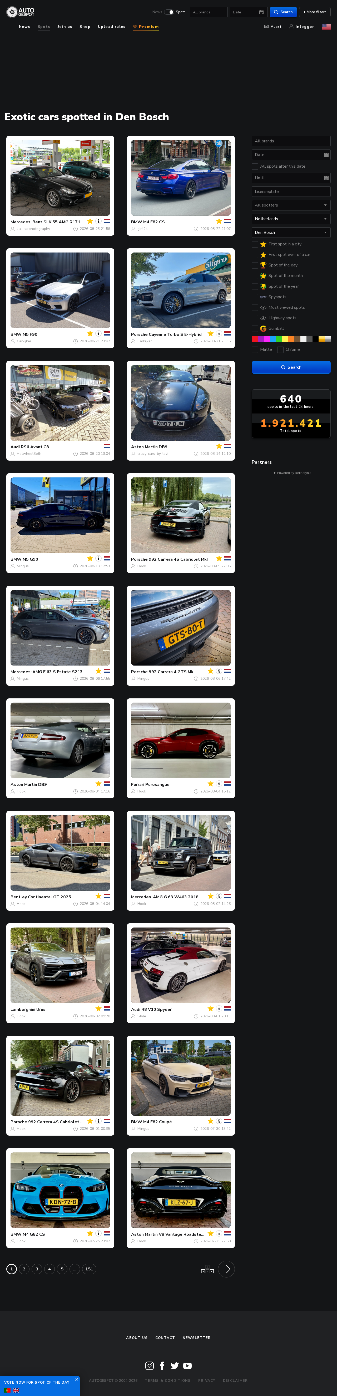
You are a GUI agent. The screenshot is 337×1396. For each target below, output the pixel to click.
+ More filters (314, 11)
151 (89, 1269)
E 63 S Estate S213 (63, 672)
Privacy (207, 1380)
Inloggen (305, 26)
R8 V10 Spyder (156, 1009)
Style (141, 1016)
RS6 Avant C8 (35, 447)
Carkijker (24, 341)
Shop (85, 26)
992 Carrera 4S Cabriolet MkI (178, 559)
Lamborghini (23, 1009)
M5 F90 (30, 334)
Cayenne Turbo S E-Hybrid (175, 334)
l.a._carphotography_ (34, 228)
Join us (65, 26)
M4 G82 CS (34, 1234)
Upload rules (112, 26)
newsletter (197, 1338)
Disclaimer (235, 1380)
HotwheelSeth (29, 453)
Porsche (139, 334)
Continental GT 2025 (49, 897)
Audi (15, 447)
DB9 (163, 447)
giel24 (142, 228)
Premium (148, 26)
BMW (136, 222)
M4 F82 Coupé (157, 1122)
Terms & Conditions (168, 1380)
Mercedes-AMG (26, 672)
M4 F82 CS (154, 222)
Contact (165, 1338)
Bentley (19, 897)
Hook (141, 566)
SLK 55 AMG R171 (61, 222)
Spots (181, 12)
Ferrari (137, 784)
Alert (276, 26)
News (157, 12)
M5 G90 (30, 559)
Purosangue (157, 784)
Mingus (23, 566)
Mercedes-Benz (26, 222)
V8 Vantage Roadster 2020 (186, 1234)
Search (286, 11)
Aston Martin (144, 447)
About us (137, 1338)
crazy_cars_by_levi (152, 453)
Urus (41, 1009)
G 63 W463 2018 (181, 897)
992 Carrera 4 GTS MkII (172, 672)
